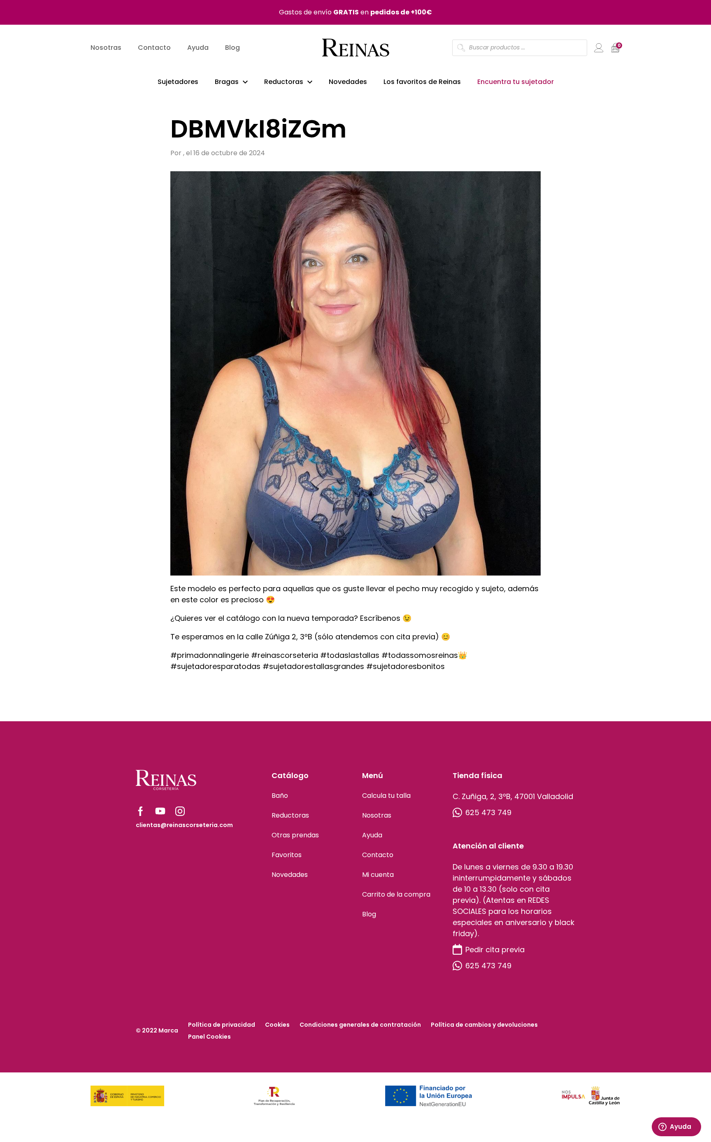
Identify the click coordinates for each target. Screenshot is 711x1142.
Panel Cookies (209, 1036)
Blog (232, 47)
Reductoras (283, 81)
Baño (280, 795)
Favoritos (287, 855)
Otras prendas (295, 835)
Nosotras (106, 47)
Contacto (154, 47)
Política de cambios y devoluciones (484, 1025)
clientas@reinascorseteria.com (184, 825)
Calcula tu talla (386, 795)
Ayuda (198, 47)
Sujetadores (178, 81)
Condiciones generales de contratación (360, 1025)
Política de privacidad (221, 1025)
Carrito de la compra (396, 894)
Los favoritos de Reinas (422, 81)
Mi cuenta (378, 874)
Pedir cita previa (495, 949)
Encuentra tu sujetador (515, 81)
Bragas (227, 81)
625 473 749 (488, 812)
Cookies (277, 1025)
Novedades (348, 81)
